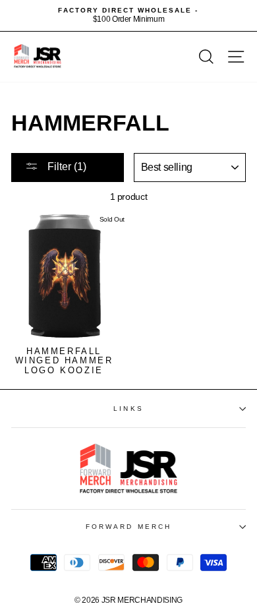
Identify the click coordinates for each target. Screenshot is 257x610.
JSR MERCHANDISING (142, 600)
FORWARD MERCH (128, 526)
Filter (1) (65, 166)
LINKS (128, 408)
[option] (128, 15)
